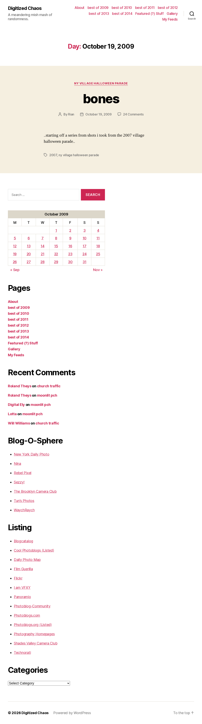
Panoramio (22, 597)
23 (70, 254)
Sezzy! (19, 482)
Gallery (172, 13)
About (79, 8)
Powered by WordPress (72, 713)
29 (56, 262)
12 (14, 246)
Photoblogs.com (27, 615)
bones (101, 98)
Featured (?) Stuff (149, 13)
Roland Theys (19, 386)
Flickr (18, 578)
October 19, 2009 (98, 114)
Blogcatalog (23, 541)
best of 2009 (98, 8)
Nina (17, 463)
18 (98, 246)
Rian (71, 114)
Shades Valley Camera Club (35, 643)
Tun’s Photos (24, 501)
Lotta (12, 414)
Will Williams (19, 423)
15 (56, 246)
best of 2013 (99, 13)
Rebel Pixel (22, 473)
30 (70, 262)
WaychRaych (24, 510)
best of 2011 (145, 8)
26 (15, 262)
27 (29, 262)
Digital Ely (16, 405)
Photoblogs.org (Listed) (33, 625)
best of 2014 (122, 13)
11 (97, 238)
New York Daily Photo (31, 454)
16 (70, 246)
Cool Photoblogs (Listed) (34, 550)
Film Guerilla (23, 569)
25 (98, 254)
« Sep (15, 270)
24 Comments (133, 114)
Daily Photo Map (27, 560)
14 (42, 246)
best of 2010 (122, 8)
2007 (53, 155)
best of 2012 (168, 8)
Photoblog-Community (32, 606)
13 (28, 246)
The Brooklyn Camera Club (35, 491)
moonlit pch (47, 395)
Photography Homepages (34, 634)
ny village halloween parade (101, 83)
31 (84, 262)
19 (15, 254)
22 (56, 254)
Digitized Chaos (25, 8)
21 (42, 254)
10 (84, 238)
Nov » (98, 270)
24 (84, 254)
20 (29, 254)
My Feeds (170, 19)
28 (42, 262)
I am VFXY (22, 587)
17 (84, 246)
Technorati (22, 652)
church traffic (49, 386)
